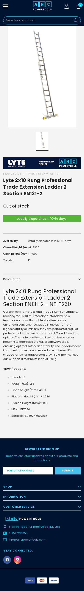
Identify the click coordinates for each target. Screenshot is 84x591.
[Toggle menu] (5, 6)
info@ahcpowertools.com (27, 540)
